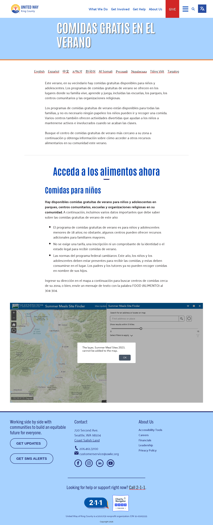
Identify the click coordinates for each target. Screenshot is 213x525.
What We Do (98, 9)
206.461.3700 (88, 448)
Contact (80, 421)
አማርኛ (77, 71)
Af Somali (105, 71)
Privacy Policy (148, 450)
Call (137, 487)
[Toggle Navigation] (185, 8)
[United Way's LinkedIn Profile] (100, 463)
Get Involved (120, 9)
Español (53, 71)
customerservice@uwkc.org (99, 454)
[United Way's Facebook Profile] (78, 463)
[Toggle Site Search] (195, 9)
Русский (122, 71)
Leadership (146, 445)
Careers (144, 435)
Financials (145, 440)
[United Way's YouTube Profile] (110, 463)
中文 (66, 71)
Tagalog (173, 71)
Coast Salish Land (87, 440)
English (39, 71)
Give (172, 9)
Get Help (139, 9)
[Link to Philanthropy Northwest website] (96, 503)
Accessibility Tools (150, 429)
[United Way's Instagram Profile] (89, 463)
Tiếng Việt (157, 71)
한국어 (91, 71)
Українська (139, 71)
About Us (155, 9)
